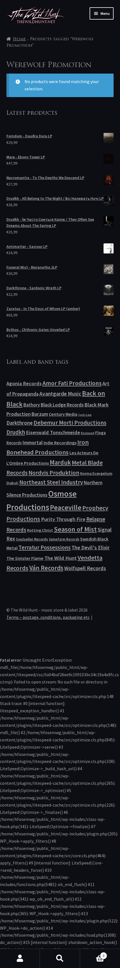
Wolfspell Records (85, 568)
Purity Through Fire (63, 519)
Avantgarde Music (60, 393)
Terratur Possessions (44, 547)
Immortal (33, 442)
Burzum (40, 414)
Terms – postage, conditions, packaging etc (48, 617)
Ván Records (46, 568)
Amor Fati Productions (72, 383)
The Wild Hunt (60, 558)
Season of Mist (75, 529)
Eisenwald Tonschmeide (53, 432)
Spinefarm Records (64, 539)
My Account (20, 958)
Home (19, 39)
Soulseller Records (32, 539)
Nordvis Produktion (53, 472)
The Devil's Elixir (90, 547)
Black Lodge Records (62, 405)
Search (60, 958)
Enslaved (87, 433)
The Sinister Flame (25, 558)
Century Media (63, 414)
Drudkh (15, 432)
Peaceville (65, 507)
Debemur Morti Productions (69, 422)
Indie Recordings (60, 442)
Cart (92, 954)
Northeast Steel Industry (51, 482)
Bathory (31, 405)
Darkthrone (19, 422)
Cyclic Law (85, 415)
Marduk (60, 462)
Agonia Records (24, 383)
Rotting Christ (40, 530)
